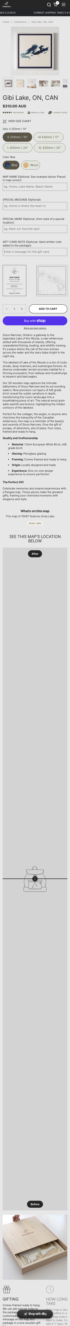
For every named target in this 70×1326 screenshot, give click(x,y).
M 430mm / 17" (48, 136)
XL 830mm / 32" (50, 146)
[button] (49, 4)
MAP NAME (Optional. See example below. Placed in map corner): (34, 178)
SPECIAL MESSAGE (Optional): (22, 199)
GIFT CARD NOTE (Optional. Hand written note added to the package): (32, 243)
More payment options (35, 328)
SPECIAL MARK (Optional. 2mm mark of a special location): (33, 220)
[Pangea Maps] (7, 4)
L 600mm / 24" (17, 146)
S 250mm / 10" (17, 136)
